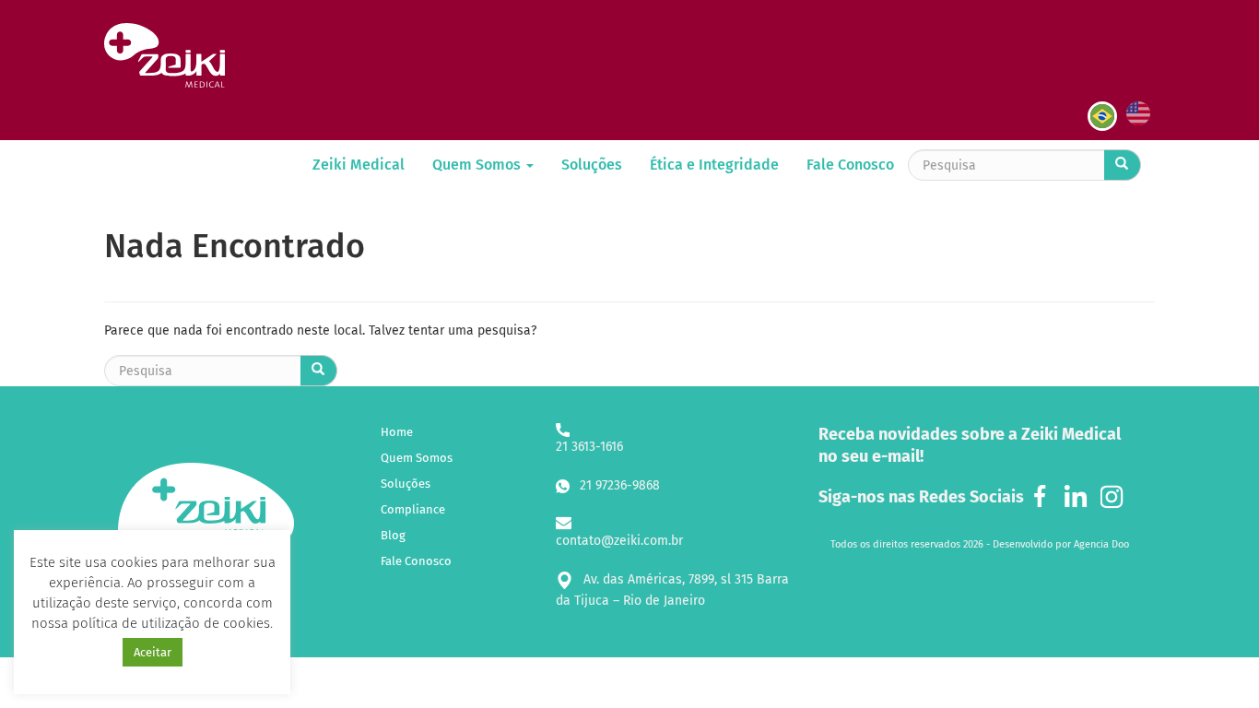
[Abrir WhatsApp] (1213, 661)
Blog (393, 535)
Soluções (591, 164)
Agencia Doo (1101, 544)
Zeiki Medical (358, 164)
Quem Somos (478, 164)
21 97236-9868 (618, 485)
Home (397, 432)
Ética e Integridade (714, 164)
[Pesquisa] (1122, 165)
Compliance (413, 509)
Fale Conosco (850, 164)
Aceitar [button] (152, 652)
